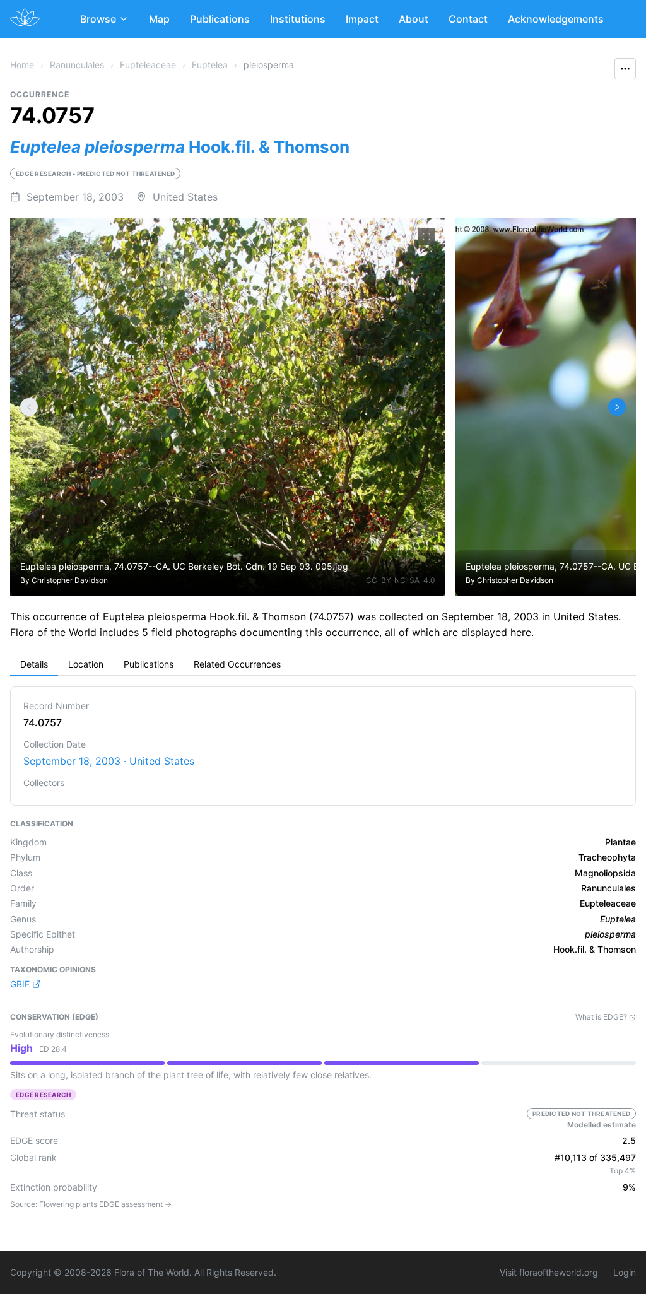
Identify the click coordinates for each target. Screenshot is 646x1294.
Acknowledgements (556, 19)
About (413, 19)
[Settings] (29, 407)
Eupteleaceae (148, 64)
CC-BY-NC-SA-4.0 (400, 580)
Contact (468, 19)
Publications (220, 19)
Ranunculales (77, 64)
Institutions (298, 19)
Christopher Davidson (70, 580)
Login (624, 1272)
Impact (362, 19)
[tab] (34, 665)
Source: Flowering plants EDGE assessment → (91, 1204)
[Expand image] (426, 236)
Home (22, 64)
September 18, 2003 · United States (108, 761)
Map (159, 19)
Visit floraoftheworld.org (549, 1272)
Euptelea (210, 64)
